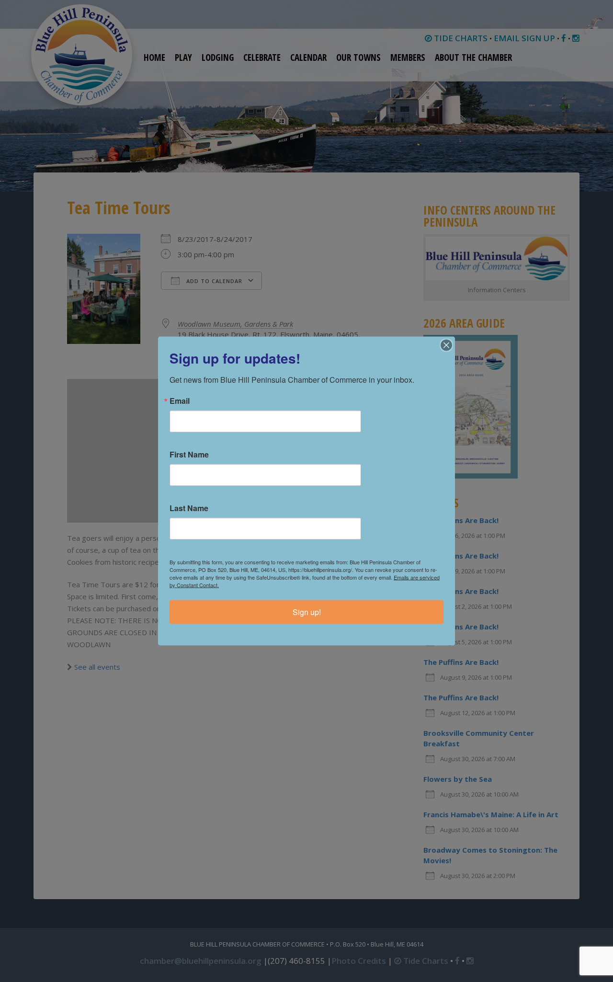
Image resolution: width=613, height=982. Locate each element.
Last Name (189, 508)
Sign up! (307, 611)
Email (180, 401)
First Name (189, 454)
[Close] (446, 345)
